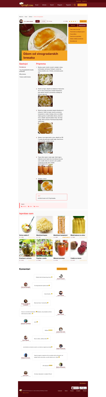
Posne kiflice (73, 34)
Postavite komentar (62, 268)
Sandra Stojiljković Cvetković (25, 304)
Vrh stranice (83, 383)
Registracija (78, 1)
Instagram (78, 390)
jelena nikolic (30, 21)
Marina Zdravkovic (60, 367)
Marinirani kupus (44, 227)
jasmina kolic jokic (60, 331)
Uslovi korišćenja (36, 390)
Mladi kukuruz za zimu (79, 227)
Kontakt (46, 390)
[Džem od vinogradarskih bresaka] (51, 79)
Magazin (59, 5)
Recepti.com (26, 4)
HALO (27, 392)
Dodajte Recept (82, 4)
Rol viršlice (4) (73, 41)
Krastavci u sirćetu (27, 250)
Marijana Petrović (25, 357)
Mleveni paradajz (61, 250)
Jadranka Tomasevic (26, 323)
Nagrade (68, 5)
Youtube (72, 390)
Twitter (66, 390)
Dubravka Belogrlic (25, 287)
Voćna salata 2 (27, 227)
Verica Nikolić (25, 340)
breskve (24, 206)
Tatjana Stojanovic (60, 348)
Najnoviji (73, 25)
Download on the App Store (75, 388)
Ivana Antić (25, 375)
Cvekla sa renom (79, 250)
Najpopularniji (82, 25)
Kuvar (36, 5)
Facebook (60, 390)
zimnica (37, 206)
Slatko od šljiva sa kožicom (76, 38)
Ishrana (44, 5)
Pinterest (85, 390)
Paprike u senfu (44, 250)
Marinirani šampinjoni (61, 227)
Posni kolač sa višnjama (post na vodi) (77, 31)
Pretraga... (74, 5)
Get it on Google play (83, 388)
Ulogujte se (84, 1)
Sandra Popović (61, 278)
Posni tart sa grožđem (75, 36)
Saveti (52, 5)
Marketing (42, 390)
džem (31, 206)
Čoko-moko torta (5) (75, 29)
